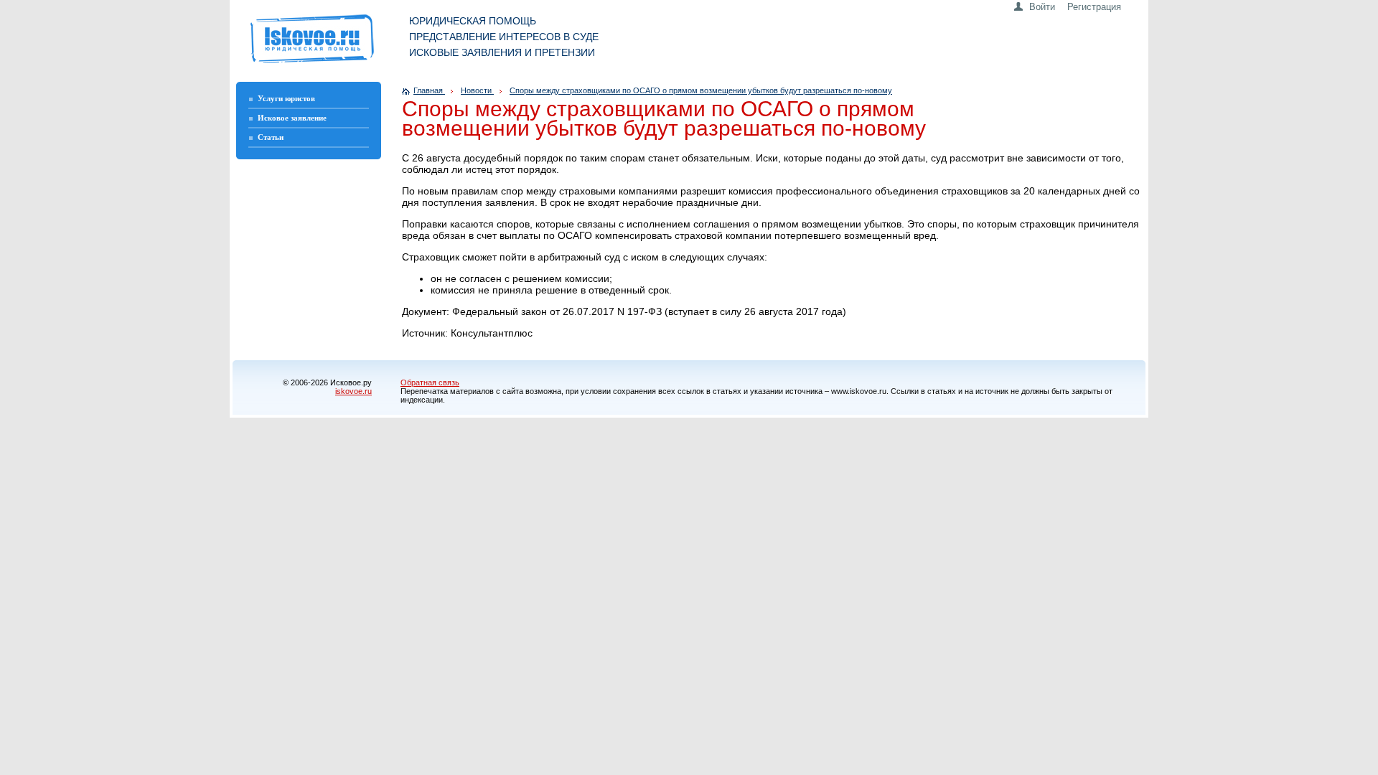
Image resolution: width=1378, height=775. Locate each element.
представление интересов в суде (504, 36)
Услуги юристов (286, 98)
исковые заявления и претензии (502, 52)
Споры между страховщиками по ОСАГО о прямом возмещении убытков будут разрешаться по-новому (701, 90)
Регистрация (1094, 6)
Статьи (270, 137)
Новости (477, 90)
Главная (429, 90)
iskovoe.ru (353, 391)
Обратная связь (429, 382)
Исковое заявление (292, 117)
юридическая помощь (472, 21)
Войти (1042, 6)
